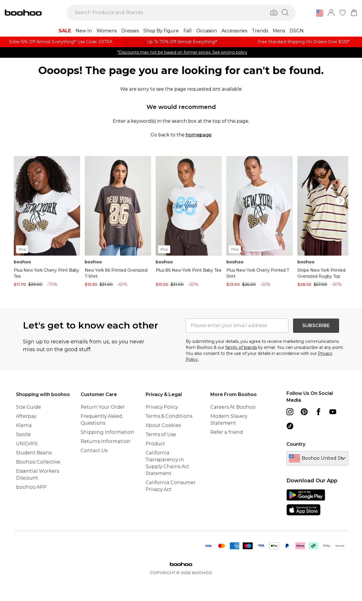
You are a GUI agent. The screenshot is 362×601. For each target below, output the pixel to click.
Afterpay (26, 416)
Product (155, 443)
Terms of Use (161, 434)
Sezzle (23, 434)
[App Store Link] (305, 502)
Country (295, 444)
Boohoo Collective (38, 462)
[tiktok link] (289, 426)
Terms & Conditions (169, 416)
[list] (181, 223)
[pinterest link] (304, 411)
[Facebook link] (318, 411)
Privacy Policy (162, 407)
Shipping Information (107, 432)
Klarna (24, 425)
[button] (319, 13)
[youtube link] (332, 411)
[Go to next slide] (340, 200)
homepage (198, 135)
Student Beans (34, 452)
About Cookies (163, 425)
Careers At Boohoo (233, 407)
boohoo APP (31, 487)
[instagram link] (289, 411)
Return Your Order (103, 407)
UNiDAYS (26, 443)
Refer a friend (226, 432)
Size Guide (28, 407)
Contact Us (94, 450)
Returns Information (105, 441)
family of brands (241, 347)
